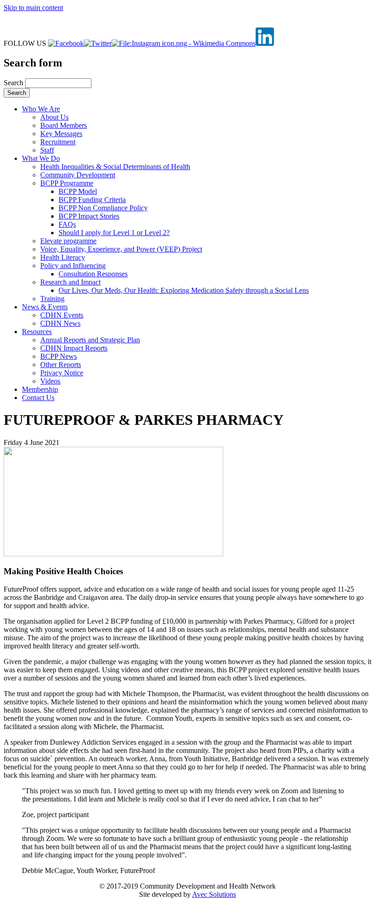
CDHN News (60, 323)
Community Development (77, 175)
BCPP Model (78, 191)
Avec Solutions (214, 894)
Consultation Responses (93, 274)
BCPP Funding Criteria (92, 199)
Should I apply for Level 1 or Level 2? (114, 232)
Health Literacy (62, 257)
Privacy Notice (61, 373)
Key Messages (61, 133)
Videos (50, 381)
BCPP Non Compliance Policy (103, 208)
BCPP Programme (66, 183)
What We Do (41, 158)
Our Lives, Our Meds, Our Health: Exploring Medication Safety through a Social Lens (184, 290)
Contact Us (38, 397)
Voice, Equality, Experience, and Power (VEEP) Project (121, 249)
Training (52, 298)
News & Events (45, 307)
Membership (40, 389)
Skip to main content (33, 7)
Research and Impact (70, 282)
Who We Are (41, 109)
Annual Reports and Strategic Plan (90, 340)
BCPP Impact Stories (89, 216)
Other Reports (60, 364)
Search (14, 83)
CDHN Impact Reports (73, 348)
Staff (47, 150)
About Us (54, 117)
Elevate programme (68, 241)
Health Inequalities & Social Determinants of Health (115, 166)
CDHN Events (61, 315)
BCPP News (58, 356)
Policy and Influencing (73, 265)
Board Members (63, 125)
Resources (37, 331)
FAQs (67, 224)
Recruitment (57, 142)
